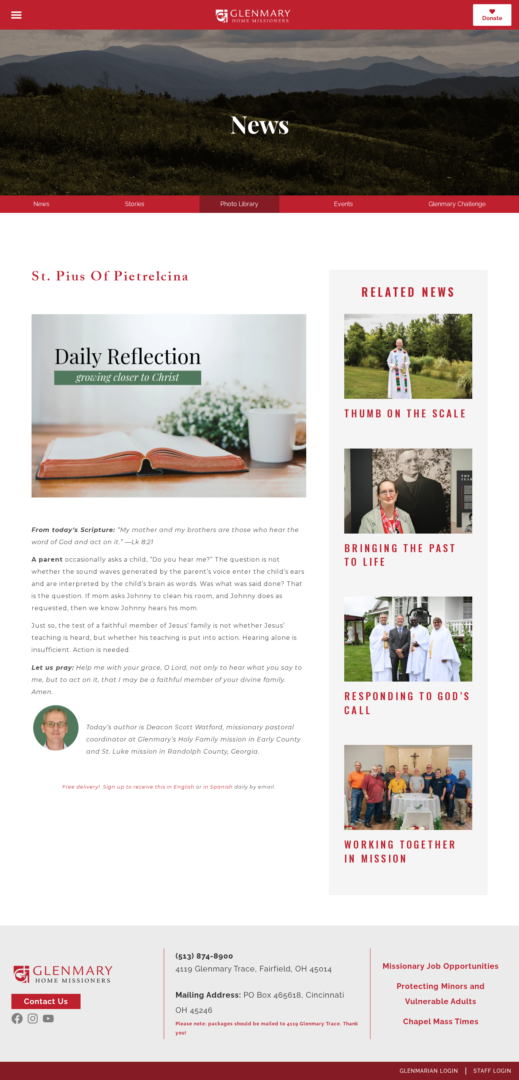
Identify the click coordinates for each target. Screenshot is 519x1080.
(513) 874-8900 (204, 955)
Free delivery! (81, 787)
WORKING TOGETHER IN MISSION (400, 851)
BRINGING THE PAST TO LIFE (400, 554)
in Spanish (218, 787)
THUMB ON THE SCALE (405, 413)
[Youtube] (48, 1018)
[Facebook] (17, 1018)
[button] (16, 15)
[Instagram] (32, 1018)
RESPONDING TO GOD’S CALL (407, 702)
